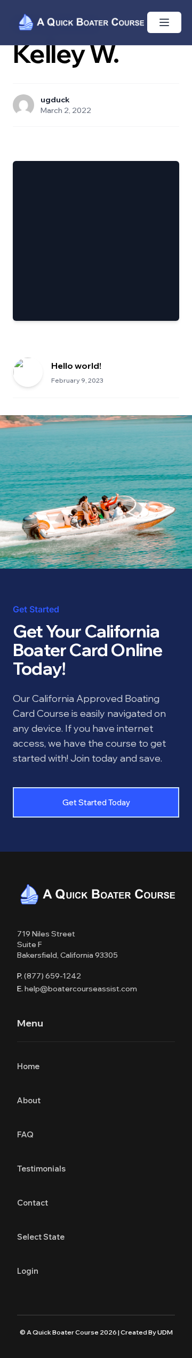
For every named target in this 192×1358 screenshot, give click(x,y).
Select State (41, 1237)
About (29, 1100)
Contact (32, 1203)
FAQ (25, 1134)
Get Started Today (96, 802)
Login (27, 1271)
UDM (165, 1332)
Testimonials (41, 1168)
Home (28, 1066)
